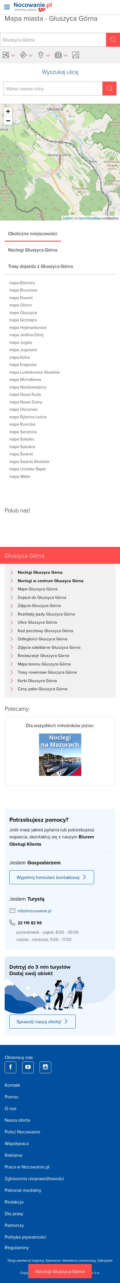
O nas (10, 1108)
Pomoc (12, 1096)
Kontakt (12, 1085)
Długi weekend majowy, (26, 1260)
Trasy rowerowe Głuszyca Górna (47, 672)
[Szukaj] (113, 40)
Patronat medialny (23, 1190)
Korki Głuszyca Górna (37, 681)
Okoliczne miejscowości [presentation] (32, 233)
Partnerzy (14, 1225)
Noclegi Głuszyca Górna (60, 1271)
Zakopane (105, 1260)
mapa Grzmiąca (23, 320)
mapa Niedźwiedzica (27, 387)
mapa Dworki (21, 298)
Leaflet (68, 218)
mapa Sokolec (21, 439)
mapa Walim (19, 476)
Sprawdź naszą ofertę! (39, 1021)
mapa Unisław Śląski (27, 469)
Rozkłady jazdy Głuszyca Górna (46, 614)
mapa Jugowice (23, 350)
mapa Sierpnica (23, 432)
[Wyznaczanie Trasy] (26, 55)
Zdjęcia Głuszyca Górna (39, 605)
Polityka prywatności (25, 1237)
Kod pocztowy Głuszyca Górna (45, 631)
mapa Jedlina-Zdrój (26, 335)
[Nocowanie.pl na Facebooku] (10, 1067)
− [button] (8, 121)
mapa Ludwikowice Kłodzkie (34, 372)
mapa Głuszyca (23, 312)
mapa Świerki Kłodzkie (29, 461)
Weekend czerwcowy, (79, 1260)
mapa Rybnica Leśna (27, 417)
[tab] (33, 233)
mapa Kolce (19, 357)
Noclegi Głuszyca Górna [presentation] (32, 250)
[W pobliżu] (43, 55)
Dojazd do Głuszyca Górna (42, 597)
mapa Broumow (23, 290)
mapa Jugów (20, 342)
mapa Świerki (21, 454)
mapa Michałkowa (25, 379)
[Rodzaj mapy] (8, 55)
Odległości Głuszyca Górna (42, 639)
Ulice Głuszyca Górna (37, 622)
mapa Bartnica (22, 283)
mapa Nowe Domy (25, 402)
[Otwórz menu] (7, 7)
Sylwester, (53, 1260)
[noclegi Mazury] (60, 754)
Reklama (13, 1155)
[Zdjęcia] (76, 55)
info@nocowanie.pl (34, 911)
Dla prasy (14, 1213)
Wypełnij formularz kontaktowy (48, 877)
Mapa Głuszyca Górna (37, 589)
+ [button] (8, 111)
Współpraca (17, 1143)
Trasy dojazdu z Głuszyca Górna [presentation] (40, 266)
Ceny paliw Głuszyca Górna (42, 689)
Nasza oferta (17, 1120)
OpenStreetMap (89, 218)
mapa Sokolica (22, 447)
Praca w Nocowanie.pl (27, 1167)
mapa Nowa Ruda (25, 394)
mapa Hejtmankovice (28, 327)
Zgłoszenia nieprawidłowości (34, 1178)
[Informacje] (61, 55)
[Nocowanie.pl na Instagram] (45, 1067)
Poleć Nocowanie (22, 1131)
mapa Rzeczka (22, 424)
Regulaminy (17, 1247)
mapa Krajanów (22, 364)
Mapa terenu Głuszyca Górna (44, 664)
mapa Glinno (20, 305)
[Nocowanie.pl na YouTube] (28, 1067)
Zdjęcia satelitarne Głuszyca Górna (49, 647)
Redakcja (14, 1202)
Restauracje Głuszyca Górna (43, 655)
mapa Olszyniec (23, 409)
